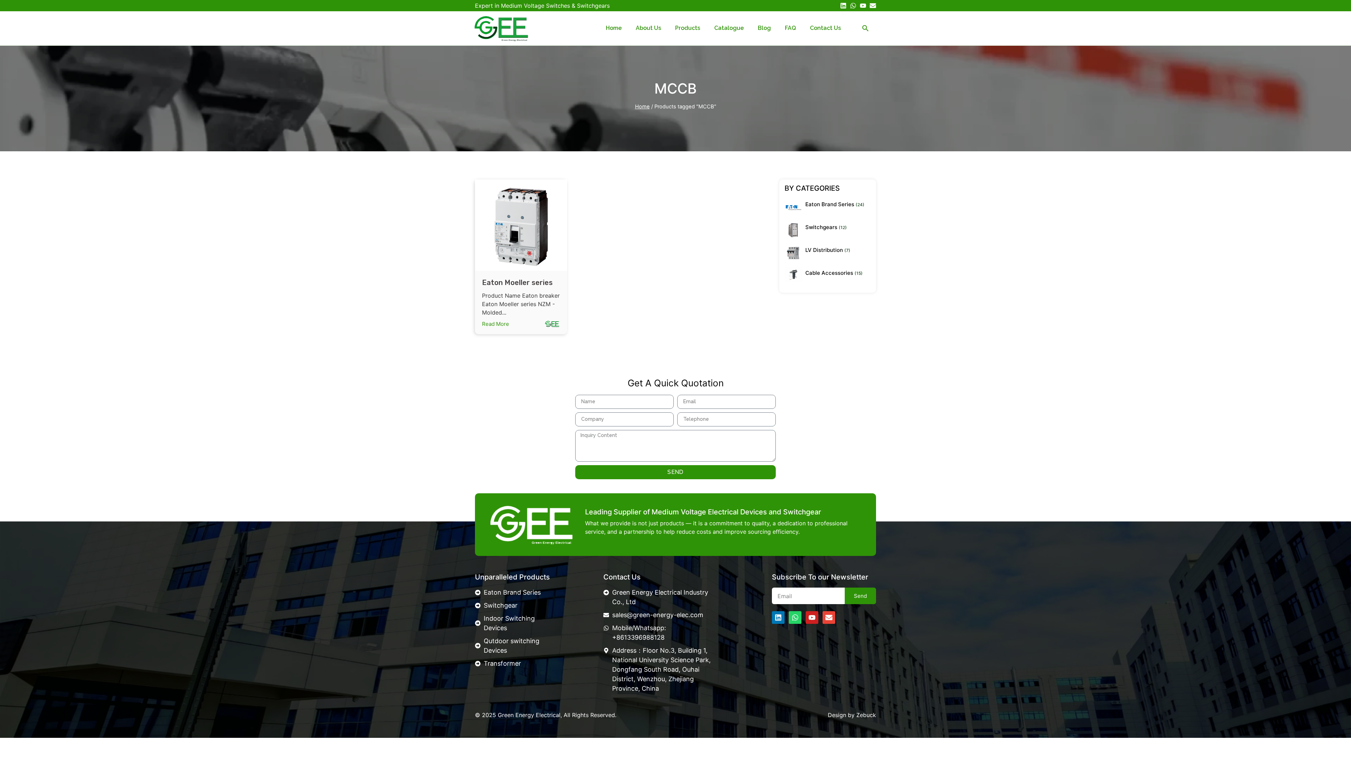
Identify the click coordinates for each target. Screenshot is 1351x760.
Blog (764, 28)
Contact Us (825, 28)
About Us (648, 28)
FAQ (790, 28)
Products (687, 28)
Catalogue (729, 28)
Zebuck (866, 714)
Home (614, 28)
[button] (865, 28)
